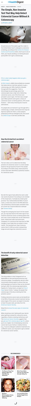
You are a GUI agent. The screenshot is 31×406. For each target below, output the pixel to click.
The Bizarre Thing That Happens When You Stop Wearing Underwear (7, 373)
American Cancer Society (8, 305)
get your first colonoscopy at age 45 (14, 321)
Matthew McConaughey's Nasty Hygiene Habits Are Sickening (7, 396)
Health (3, 6)
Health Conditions (11, 6)
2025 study (7, 115)
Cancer (19, 6)
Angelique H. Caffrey (7, 22)
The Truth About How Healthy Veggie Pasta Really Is (22, 395)
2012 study (5, 83)
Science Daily (8, 208)
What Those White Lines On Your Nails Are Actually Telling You (23, 372)
